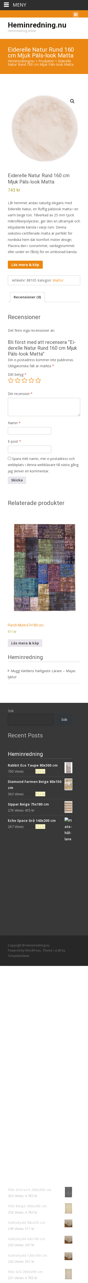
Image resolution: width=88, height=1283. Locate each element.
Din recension (20, 393)
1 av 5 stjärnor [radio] (11, 380)
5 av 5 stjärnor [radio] (38, 380)
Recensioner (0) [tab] (27, 297)
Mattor (58, 280)
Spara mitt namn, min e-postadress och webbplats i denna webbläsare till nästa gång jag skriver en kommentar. (43, 464)
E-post (14, 441)
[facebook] (76, 15)
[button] (72, 101)
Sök (11, 710)
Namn (14, 423)
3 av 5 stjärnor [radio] (24, 380)
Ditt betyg (17, 374)
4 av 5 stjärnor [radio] (31, 380)
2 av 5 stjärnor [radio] (18, 380)
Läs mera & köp (25, 264)
